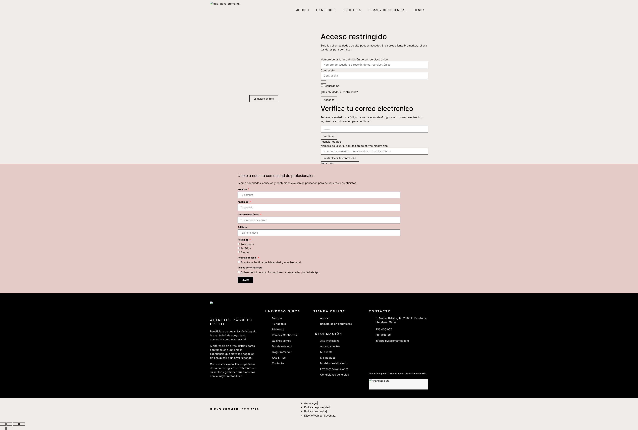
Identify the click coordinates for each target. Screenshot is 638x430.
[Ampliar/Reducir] (3, 424)
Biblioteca (351, 10)
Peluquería (247, 244)
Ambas (245, 252)
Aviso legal (294, 262)
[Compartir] (16, 424)
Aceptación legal (247, 258)
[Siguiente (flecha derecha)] (9, 428)
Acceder (328, 99)
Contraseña (328, 70)
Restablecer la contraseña (339, 158)
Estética (246, 248)
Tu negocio (326, 10)
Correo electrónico (249, 214)
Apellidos (243, 202)
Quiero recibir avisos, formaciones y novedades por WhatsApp (280, 272)
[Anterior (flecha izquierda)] (3, 428)
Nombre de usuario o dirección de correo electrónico (354, 59)
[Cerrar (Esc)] (22, 424)
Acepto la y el (271, 262)
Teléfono (243, 227)
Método (302, 10)
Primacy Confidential (387, 10)
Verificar (328, 136)
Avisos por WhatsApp (250, 267)
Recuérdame (331, 86)
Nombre (242, 189)
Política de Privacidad (267, 262)
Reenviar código (331, 141)
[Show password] (323, 82)
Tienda (419, 10)
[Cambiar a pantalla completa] (9, 424)
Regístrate (327, 163)
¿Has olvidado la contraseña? (339, 92)
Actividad (243, 240)
